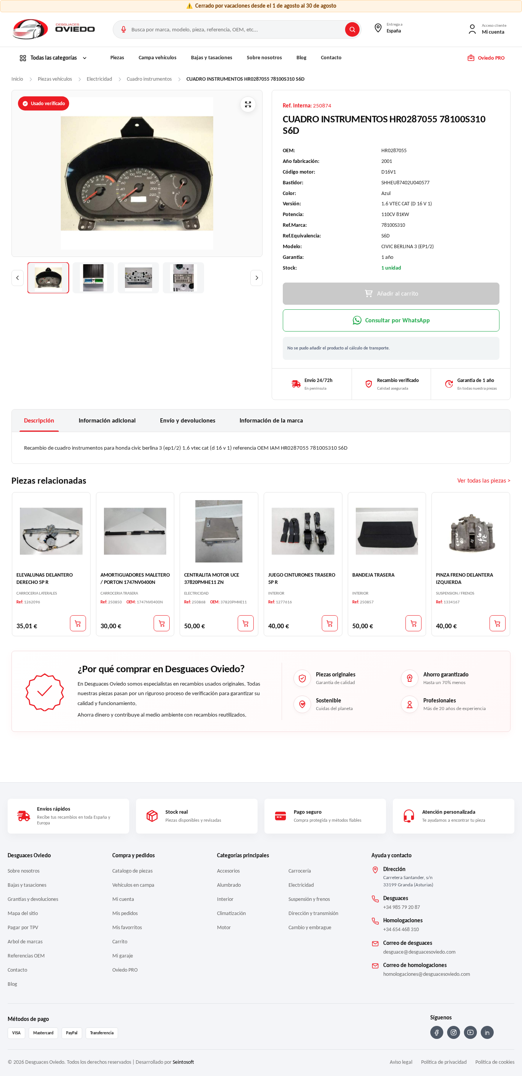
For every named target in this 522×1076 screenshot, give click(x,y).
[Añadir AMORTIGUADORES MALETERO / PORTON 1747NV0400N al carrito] (162, 623)
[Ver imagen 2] (93, 277)
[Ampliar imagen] (248, 104)
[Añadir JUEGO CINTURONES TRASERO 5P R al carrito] (330, 623)
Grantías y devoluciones (33, 899)
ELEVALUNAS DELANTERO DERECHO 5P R (44, 578)
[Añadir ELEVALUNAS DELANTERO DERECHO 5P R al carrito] (78, 623)
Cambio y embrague (310, 927)
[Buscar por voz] (123, 29)
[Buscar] (352, 29)
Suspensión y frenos (309, 899)
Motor (224, 927)
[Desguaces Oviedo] (55, 29)
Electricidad (301, 885)
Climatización (231, 913)
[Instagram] (453, 1032)
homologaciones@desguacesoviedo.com (426, 974)
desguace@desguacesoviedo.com (419, 952)
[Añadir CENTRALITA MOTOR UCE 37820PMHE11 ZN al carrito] (246, 623)
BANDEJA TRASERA (373, 575)
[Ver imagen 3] (138, 277)
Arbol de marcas (25, 941)
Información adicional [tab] (107, 420)
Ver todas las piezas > (484, 480)
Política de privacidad (444, 1062)
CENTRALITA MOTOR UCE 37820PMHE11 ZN (211, 578)
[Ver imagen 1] (48, 277)
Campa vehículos (158, 57)
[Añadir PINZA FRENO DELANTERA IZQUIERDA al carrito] (498, 623)
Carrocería (300, 871)
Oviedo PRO (125, 970)
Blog (301, 57)
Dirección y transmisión (313, 913)
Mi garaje (122, 955)
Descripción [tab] (39, 420)
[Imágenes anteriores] (17, 278)
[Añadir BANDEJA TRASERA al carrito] (413, 623)
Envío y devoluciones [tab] (187, 420)
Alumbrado (229, 885)
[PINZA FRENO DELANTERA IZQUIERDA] (471, 531)
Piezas (117, 57)
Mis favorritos (127, 927)
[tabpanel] (261, 448)
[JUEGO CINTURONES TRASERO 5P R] (303, 531)
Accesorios (228, 871)
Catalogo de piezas (132, 871)
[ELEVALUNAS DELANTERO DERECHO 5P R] (51, 531)
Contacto (331, 57)
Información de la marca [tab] (271, 420)
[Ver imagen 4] (183, 277)
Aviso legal (401, 1062)
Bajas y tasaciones (211, 57)
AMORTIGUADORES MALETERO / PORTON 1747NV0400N (135, 578)
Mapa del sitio (23, 913)
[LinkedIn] (487, 1032)
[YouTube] (470, 1032)
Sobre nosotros (264, 57)
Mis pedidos (125, 913)
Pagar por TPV (23, 927)
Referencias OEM (26, 955)
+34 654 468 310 (401, 929)
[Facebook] (436, 1032)
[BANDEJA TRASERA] (387, 531)
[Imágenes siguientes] (256, 278)
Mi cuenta (123, 899)
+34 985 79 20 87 (401, 907)
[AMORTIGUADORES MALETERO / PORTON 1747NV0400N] (135, 531)
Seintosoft (183, 1062)
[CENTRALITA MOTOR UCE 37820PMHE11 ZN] (219, 531)
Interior (225, 899)
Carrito (119, 941)
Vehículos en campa (133, 885)
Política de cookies (494, 1062)
